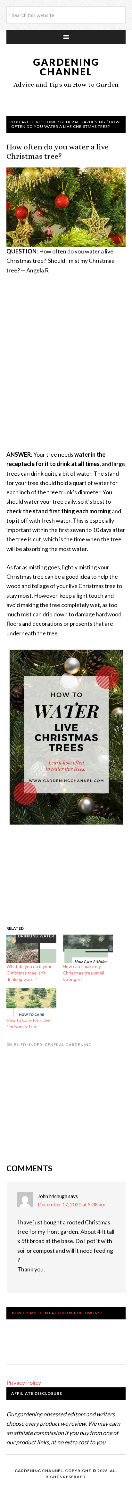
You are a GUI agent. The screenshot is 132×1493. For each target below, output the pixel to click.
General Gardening (68, 1044)
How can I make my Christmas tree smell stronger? (83, 973)
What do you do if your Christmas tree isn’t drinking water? (29, 973)
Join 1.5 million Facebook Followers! (56, 1312)
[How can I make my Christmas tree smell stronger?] (88, 949)
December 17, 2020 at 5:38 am (71, 1204)
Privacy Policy (23, 1382)
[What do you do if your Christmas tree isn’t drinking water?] (31, 949)
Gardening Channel (66, 66)
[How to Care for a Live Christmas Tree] (31, 1002)
